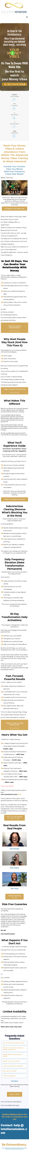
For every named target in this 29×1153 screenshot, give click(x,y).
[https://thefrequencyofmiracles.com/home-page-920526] (14, 8)
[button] (27, 17)
